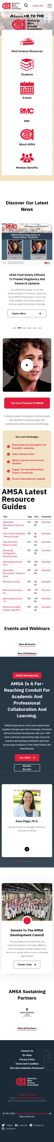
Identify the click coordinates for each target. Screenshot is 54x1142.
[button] (24, 327)
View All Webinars (27, 653)
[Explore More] (27, 849)
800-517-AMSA (28, 1095)
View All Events (27, 644)
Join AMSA (25, 757)
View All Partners (27, 1028)
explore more (19, 313)
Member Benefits (27, 768)
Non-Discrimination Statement (27, 1068)
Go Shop (27, 1055)
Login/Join (37, 5)
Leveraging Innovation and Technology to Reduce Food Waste (27, 279)
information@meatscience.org (30, 1098)
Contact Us (27, 1050)
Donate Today (25, 964)
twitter (9, 1125)
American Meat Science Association (31, 1113)
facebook (38, 1125)
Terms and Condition (27, 1063)
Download (46, 522)
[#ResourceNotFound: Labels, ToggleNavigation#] (50, 6)
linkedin (23, 1125)
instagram (11, 1128)
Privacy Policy (27, 1059)
